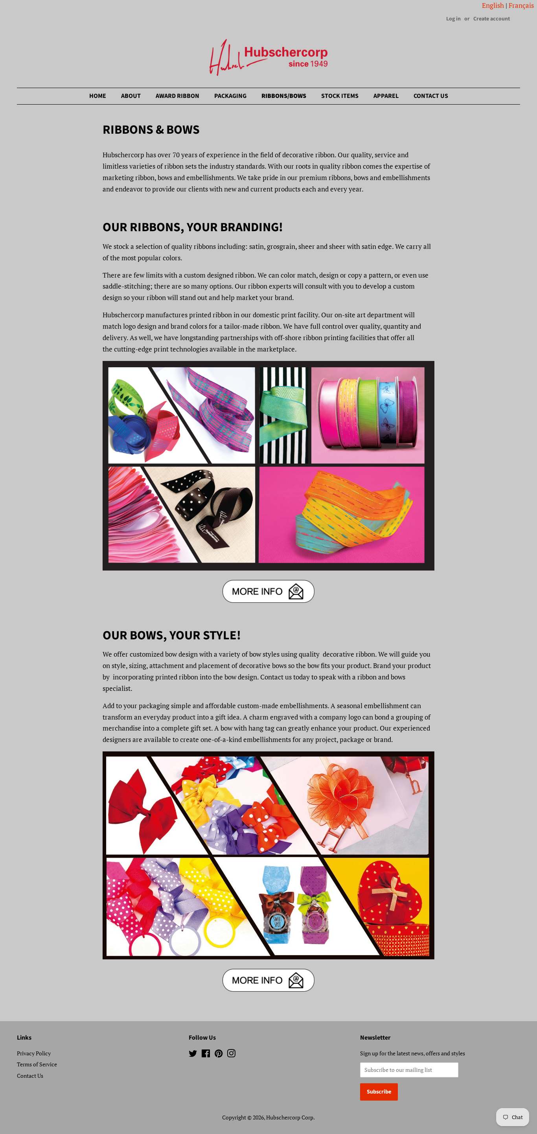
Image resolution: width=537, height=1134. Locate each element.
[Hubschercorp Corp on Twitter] (193, 1055)
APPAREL (386, 96)
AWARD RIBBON (177, 96)
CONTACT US (431, 96)
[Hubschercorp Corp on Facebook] (205, 1055)
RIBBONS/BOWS (283, 96)
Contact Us (30, 1075)
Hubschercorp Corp (289, 1117)
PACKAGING (230, 96)
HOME (97, 96)
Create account (491, 19)
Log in (453, 19)
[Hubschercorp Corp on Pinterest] (218, 1055)
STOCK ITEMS (340, 96)
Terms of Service (37, 1064)
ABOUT (131, 96)
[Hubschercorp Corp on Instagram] (231, 1055)
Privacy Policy (34, 1053)
